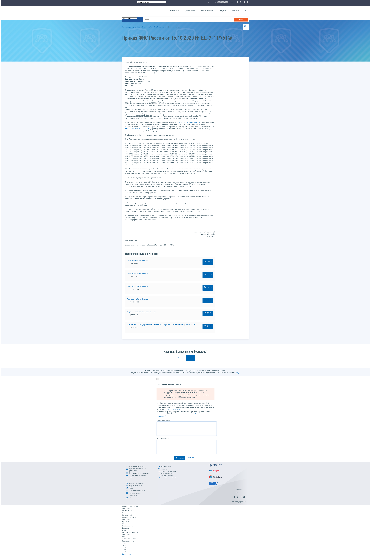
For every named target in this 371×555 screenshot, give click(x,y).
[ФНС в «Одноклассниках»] (240, 2)
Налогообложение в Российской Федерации (151, 27)
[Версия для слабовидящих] (209, 2)
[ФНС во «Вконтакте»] (237, 2)
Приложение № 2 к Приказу (137, 273)
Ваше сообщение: (163, 420)
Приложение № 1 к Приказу (137, 260)
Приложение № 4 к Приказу (137, 299)
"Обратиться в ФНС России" (174, 409)
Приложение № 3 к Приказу (137, 286)
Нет (179, 357)
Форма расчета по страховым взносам (141, 312)
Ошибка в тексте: (163, 439)
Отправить (180, 458)
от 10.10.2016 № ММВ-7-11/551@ (137, 129)
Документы (224, 11)
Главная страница (128, 27)
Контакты (235, 11)
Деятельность (190, 11)
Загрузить (207, 261)
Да (190, 357)
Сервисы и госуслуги (207, 11)
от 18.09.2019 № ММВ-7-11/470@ (188, 122)
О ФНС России (175, 11)
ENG (245, 11)
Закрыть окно (127, 554)
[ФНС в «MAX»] (247, 2)
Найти (241, 19)
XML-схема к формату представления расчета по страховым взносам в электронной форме (161, 325)
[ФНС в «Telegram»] (244, 2)
